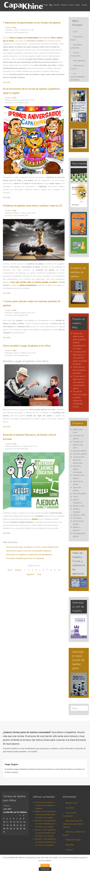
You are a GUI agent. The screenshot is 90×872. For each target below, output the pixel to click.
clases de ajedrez (80, 454)
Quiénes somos (72, 803)
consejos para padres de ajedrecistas (78, 460)
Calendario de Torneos (77, 67)
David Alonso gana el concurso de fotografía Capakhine (28, 551)
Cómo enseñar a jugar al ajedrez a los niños (27, 345)
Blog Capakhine (79, 60)
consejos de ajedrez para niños (78, 444)
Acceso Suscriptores (76, 54)
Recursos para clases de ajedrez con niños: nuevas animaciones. (32, 547)
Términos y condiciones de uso (74, 833)
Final (39, 574)
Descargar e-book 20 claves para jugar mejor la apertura (73, 823)
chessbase (77, 518)
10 (59, 570)
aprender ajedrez (79, 451)
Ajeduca (35, 519)
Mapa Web (70, 844)
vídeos (75, 496)
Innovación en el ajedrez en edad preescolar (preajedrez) (29, 554)
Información (45, 869)
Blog (14, 27)
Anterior (18, 570)
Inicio (10, 570)
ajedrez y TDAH (79, 515)
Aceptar (45, 865)
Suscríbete (70, 808)
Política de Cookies (73, 840)
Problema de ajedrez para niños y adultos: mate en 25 (32, 205)
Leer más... (7, 82)
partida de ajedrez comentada (77, 469)
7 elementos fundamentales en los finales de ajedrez (32, 22)
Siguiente (30, 574)
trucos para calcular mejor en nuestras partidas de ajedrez (33, 282)
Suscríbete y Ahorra (77, 38)
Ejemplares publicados (76, 46)
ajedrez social (78, 506)
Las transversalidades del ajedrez (78, 76)
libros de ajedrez (79, 493)
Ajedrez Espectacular (28, 285)
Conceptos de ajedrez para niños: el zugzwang (25, 558)
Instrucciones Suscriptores (70, 814)
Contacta (69, 849)
